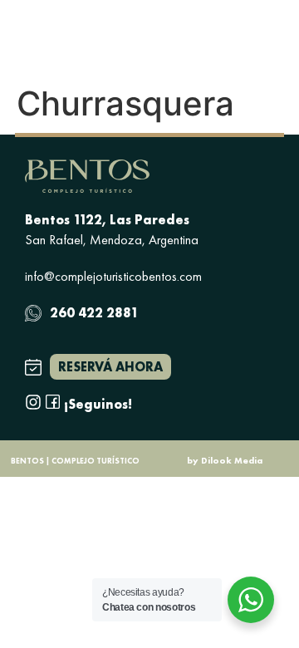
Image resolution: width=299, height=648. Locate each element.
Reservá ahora (110, 367)
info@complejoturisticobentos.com (113, 276)
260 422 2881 (94, 313)
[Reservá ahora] (33, 367)
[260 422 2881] (33, 313)
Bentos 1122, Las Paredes (107, 219)
